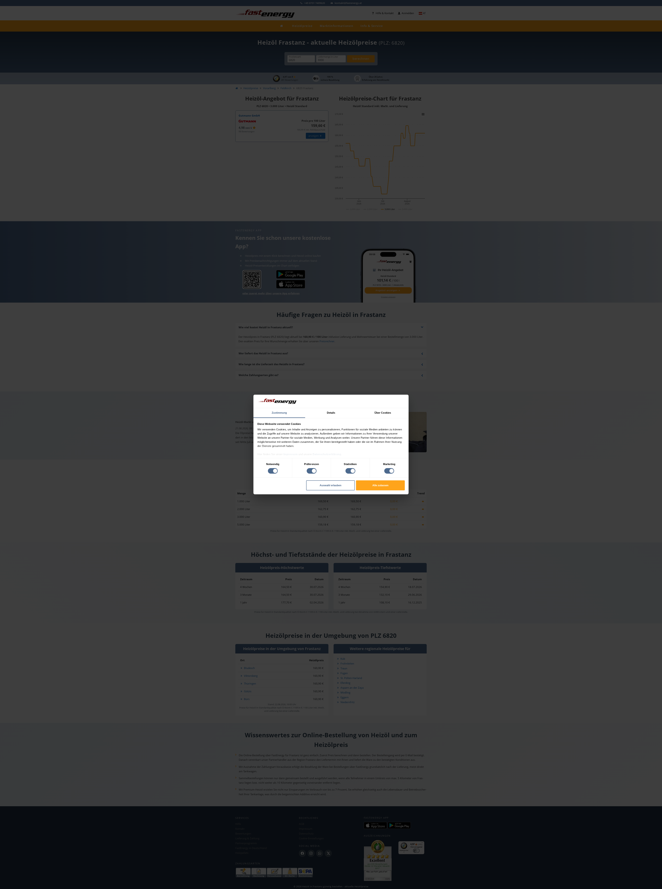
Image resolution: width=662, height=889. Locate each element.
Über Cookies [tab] (382, 412)
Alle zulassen (380, 485)
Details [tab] (331, 412)
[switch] (312, 471)
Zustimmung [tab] (279, 412)
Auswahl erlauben (330, 485)
